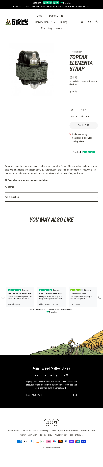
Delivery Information (28, 435)
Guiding (63, 22)
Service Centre (44, 22)
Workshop (44, 430)
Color (83, 109)
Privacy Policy (61, 435)
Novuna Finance (88, 430)
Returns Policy (46, 435)
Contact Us (26, 430)
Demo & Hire (56, 15)
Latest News (13, 430)
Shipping (83, 81)
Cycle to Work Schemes (68, 430)
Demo (53, 430)
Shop (39, 15)
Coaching (46, 28)
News (59, 28)
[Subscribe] (75, 395)
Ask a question (12, 197)
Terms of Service (76, 435)
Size (71, 109)
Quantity (73, 91)
